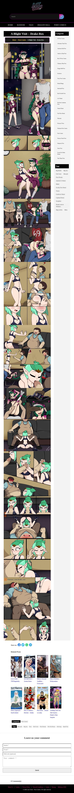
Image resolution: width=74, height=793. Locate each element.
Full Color (58, 174)
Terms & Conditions (38, 787)
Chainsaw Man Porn (61, 63)
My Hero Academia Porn (61, 103)
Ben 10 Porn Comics (61, 58)
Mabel (57, 184)
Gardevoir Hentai (60, 194)
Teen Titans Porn (61, 158)
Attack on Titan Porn (61, 53)
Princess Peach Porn (61, 138)
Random (21, 25)
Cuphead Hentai (60, 197)
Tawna (57, 191)
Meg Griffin (59, 210)
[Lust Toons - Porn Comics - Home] (37, 7)
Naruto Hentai (60, 108)
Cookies (18, 787)
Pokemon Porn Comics (62, 128)
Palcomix (59, 118)
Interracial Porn (60, 88)
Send (37, 770)
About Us (10, 787)
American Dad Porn (61, 48)
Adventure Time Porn (62, 43)
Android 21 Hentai (61, 180)
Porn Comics (60, 25)
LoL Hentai (59, 98)
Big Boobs (58, 170)
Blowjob (66, 174)
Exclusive (59, 73)
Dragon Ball (43, 25)
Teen (30, 726)
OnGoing (59, 726)
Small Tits (65, 726)
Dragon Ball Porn (61, 68)
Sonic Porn (59, 148)
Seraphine (58, 201)
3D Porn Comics (61, 38)
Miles (66, 210)
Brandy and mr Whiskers (60, 205)
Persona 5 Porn (60, 123)
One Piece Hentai (61, 113)
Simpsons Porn (60, 143)
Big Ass (66, 170)
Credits (47, 787)
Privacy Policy (26, 787)
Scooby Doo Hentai (61, 187)
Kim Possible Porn (61, 93)
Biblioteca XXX (62, 787)
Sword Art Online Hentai (61, 153)
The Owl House (51, 726)
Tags (31, 25)
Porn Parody (59, 177)
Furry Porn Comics (61, 78)
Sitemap (54, 787)
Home (10, 25)
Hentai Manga (60, 83)
